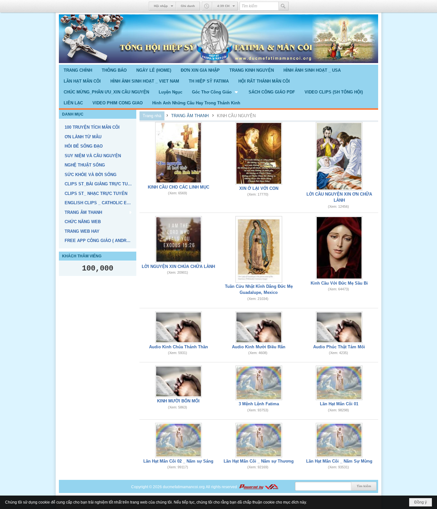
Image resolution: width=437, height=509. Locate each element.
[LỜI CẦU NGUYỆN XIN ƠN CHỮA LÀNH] (339, 156)
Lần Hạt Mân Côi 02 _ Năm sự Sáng (178, 461)
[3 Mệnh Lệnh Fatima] (258, 383)
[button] (215, 91)
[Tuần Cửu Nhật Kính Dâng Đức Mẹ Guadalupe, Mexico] (258, 249)
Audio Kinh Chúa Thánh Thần (178, 346)
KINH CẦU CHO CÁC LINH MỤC (178, 187)
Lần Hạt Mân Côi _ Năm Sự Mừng (339, 461)
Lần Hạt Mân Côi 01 (339, 403)
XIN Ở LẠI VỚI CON (258, 188)
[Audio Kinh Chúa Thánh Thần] (178, 327)
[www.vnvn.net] (258, 487)
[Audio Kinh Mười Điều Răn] (258, 327)
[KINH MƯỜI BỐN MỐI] (178, 381)
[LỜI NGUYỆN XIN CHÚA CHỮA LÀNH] (178, 239)
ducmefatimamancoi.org (184, 487)
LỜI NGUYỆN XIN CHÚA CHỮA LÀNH (178, 266)
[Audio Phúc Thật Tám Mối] (339, 327)
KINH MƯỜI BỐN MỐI (178, 401)
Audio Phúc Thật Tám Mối (339, 346)
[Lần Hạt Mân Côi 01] (339, 383)
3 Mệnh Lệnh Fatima (259, 403)
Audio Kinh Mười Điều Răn (258, 346)
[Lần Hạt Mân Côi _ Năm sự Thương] (258, 440)
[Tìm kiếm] (283, 6)
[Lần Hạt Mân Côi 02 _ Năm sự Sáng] (178, 440)
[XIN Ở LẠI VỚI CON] (258, 153)
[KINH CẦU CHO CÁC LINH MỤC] (178, 152)
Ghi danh (188, 6)
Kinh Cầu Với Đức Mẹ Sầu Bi (339, 283)
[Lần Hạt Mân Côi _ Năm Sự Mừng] (339, 440)
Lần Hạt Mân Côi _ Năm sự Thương (259, 461)
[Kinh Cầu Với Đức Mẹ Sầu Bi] (339, 248)
